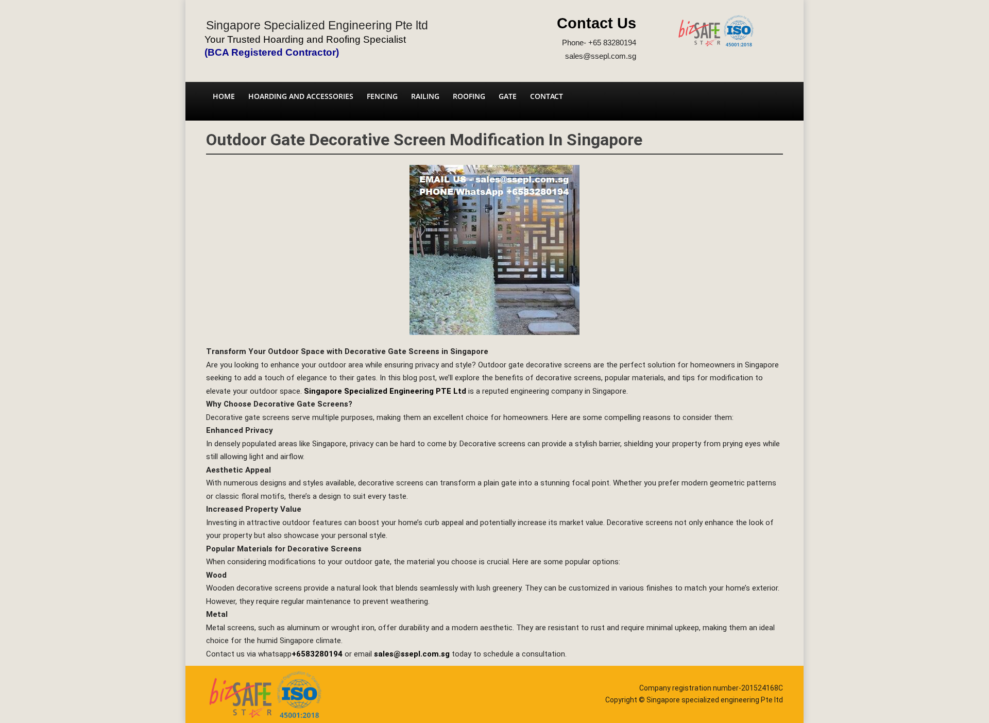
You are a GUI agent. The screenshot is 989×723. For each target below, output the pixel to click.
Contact (546, 96)
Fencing (382, 96)
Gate (508, 96)
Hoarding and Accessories (300, 96)
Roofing (469, 96)
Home (224, 96)
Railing (425, 96)
